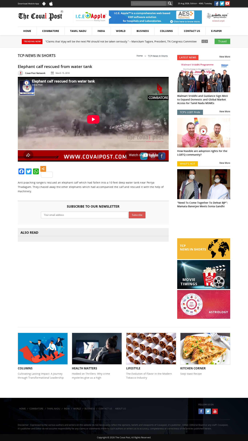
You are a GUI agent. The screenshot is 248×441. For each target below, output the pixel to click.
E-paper (216, 31)
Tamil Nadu (78, 31)
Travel (222, 41)
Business (143, 31)
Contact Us (192, 31)
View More (224, 56)
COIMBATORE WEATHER (203, 224)
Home (27, 31)
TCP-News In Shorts (158, 55)
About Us (120, 408)
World (120, 31)
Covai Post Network (35, 73)
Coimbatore (50, 31)
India (101, 31)
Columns (166, 31)
